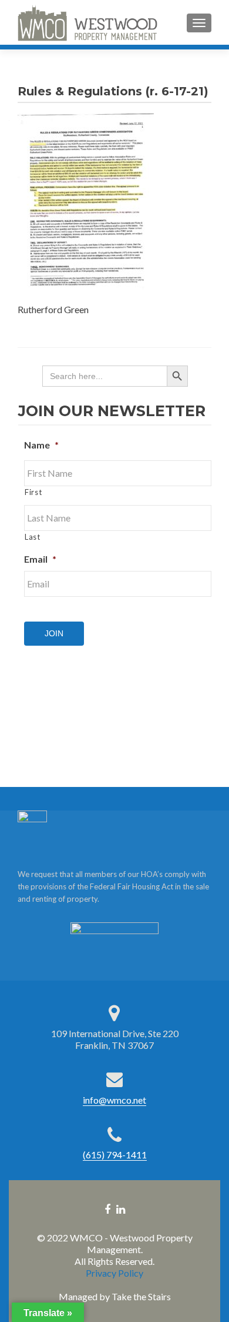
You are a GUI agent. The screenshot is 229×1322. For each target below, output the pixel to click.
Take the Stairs (141, 1296)
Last (33, 537)
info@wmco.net (114, 1099)
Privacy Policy (114, 1272)
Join (54, 633)
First (33, 492)
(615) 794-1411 (115, 1154)
